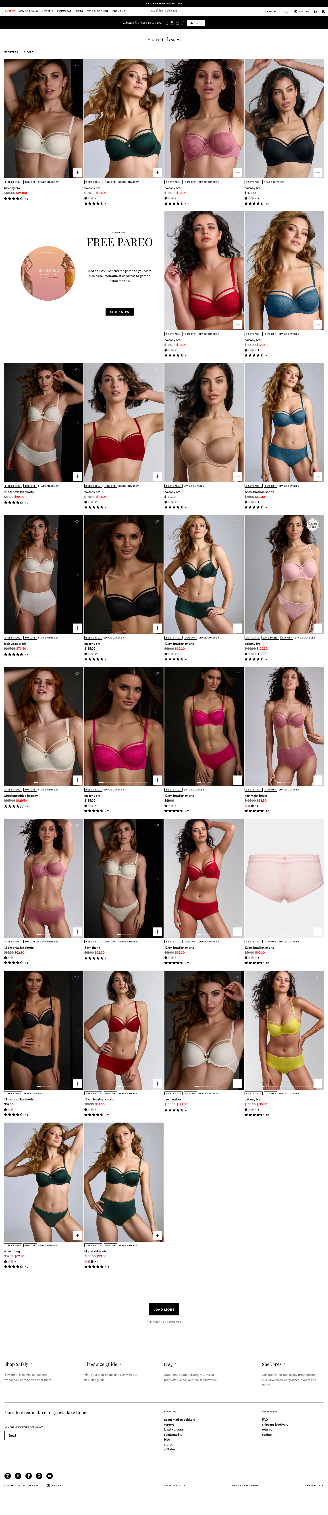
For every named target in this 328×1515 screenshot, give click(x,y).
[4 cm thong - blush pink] (8, 1261)
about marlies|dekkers (179, 1419)
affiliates (169, 1449)
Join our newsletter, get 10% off (23, 1427)
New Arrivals (28, 11)
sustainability (173, 1434)
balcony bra (12, 188)
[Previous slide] (9, 119)
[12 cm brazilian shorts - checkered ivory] (252, 502)
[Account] (315, 11)
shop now (196, 23)
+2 (256, 805)
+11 (97, 198)
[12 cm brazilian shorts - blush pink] (249, 502)
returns (267, 1429)
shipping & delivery (275, 1424)
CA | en (304, 11)
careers (169, 1424)
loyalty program (174, 1429)
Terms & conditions (244, 1485)
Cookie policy (314, 1485)
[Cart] (323, 11)
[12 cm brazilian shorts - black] (246, 502)
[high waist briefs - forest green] (252, 806)
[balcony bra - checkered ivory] (92, 198)
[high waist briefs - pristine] (246, 806)
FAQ (265, 1419)
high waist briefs (15, 643)
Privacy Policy (174, 1485)
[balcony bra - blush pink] (88, 198)
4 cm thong (92, 947)
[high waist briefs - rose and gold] (249, 806)
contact (267, 1434)
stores (168, 1444)
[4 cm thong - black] (5, 1261)
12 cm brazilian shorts (19, 492)
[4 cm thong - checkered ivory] (11, 1261)
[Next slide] (78, 119)
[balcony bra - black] (85, 198)
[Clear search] (284, 11)
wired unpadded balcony (21, 795)
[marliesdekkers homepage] (164, 11)
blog (167, 1439)
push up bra (172, 1099)
